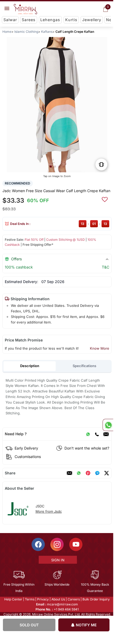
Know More (99, 348)
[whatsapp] (78, 473)
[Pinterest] (88, 473)
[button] (51, 166)
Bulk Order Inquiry (95, 599)
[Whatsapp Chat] (108, 425)
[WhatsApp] (88, 434)
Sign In (57, 560)
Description (29, 366)
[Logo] (25, 9)
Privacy (43, 599)
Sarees (29, 19)
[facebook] (97, 473)
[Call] (97, 434)
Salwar (10, 19)
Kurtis (71, 19)
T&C (105, 267)
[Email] (106, 434)
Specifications (84, 366)
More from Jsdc (49, 511)
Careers (73, 599)
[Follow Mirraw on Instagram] (56, 544)
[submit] (105, 198)
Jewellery (91, 19)
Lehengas (50, 19)
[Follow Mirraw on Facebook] (38, 544)
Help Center (13, 599)
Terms (29, 599)
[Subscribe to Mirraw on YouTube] (75, 544)
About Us (58, 599)
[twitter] (106, 473)
